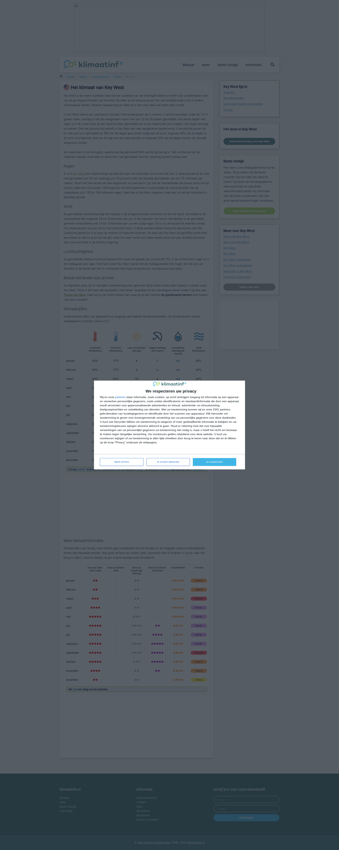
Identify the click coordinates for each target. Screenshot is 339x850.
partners (120, 397)
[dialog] (169, 425)
